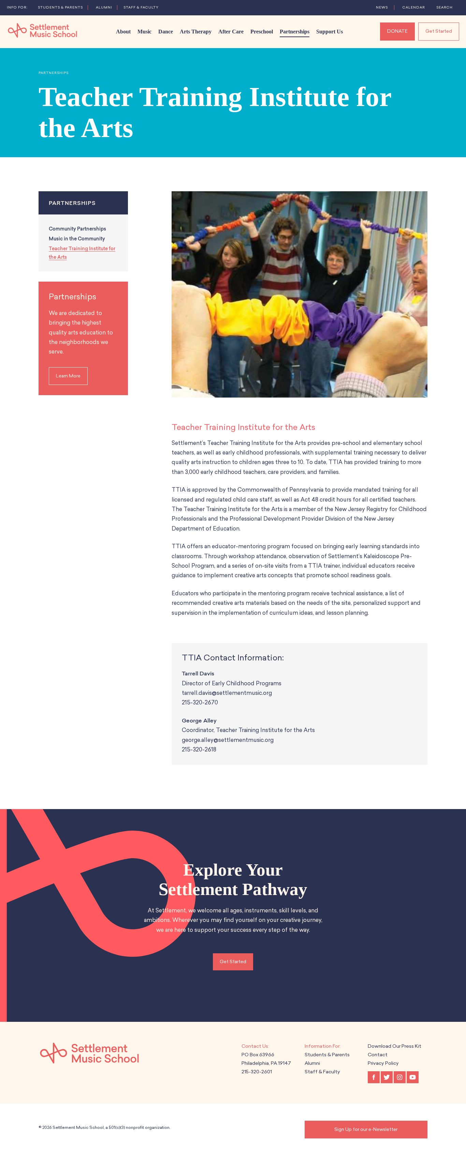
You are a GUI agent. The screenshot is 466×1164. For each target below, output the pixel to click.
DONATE (397, 31)
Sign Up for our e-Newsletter (365, 1129)
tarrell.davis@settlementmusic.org (227, 693)
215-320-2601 (257, 1072)
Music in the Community (77, 239)
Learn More (68, 376)
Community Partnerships (77, 229)
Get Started (438, 31)
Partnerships (54, 73)
